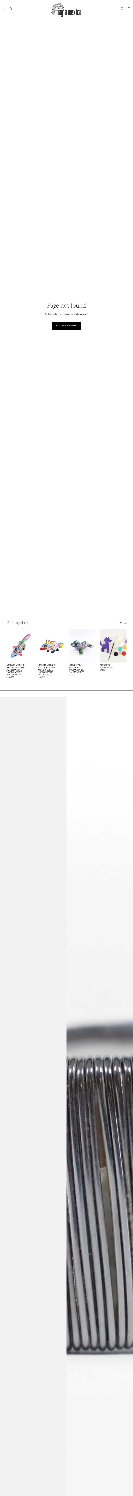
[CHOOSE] (90, 657)
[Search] (10, 8)
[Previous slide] (10, 645)
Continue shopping (66, 326)
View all (123, 623)
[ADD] (28, 657)
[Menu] (3, 8)
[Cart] (129, 8)
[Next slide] (29, 645)
